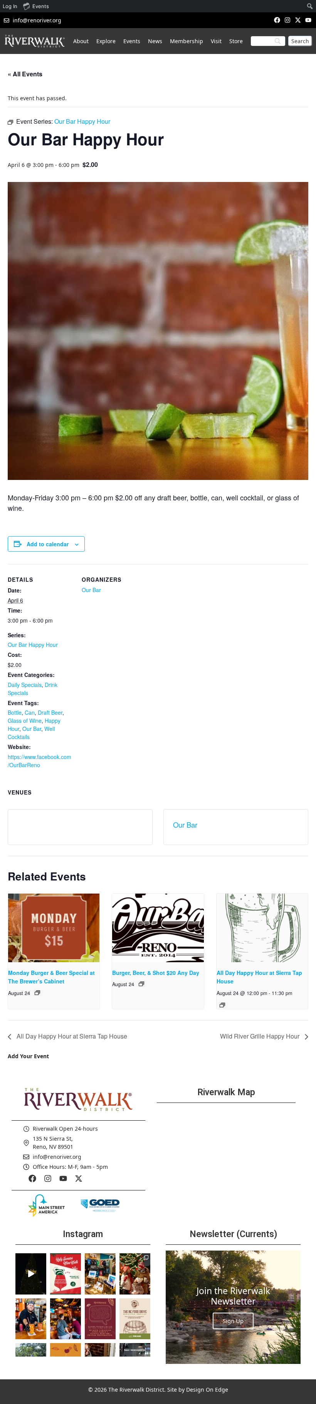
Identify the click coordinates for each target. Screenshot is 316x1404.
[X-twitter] (298, 20)
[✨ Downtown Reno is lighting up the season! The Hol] (134, 1273)
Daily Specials (25, 685)
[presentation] (53, 928)
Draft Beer (50, 712)
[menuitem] (310, 6)
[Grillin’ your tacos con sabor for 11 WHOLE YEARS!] (30, 1318)
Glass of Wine (25, 720)
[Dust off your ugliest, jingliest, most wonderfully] (65, 1273)
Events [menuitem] (40, 6)
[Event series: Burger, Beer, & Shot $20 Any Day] (141, 983)
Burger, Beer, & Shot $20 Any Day (155, 972)
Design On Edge (207, 1389)
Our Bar (31, 728)
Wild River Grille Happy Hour (260, 1036)
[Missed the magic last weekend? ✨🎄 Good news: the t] (30, 1273)
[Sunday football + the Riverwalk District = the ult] (65, 1318)
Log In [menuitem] (10, 6)
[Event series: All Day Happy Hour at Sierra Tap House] (222, 1005)
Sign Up (233, 1321)
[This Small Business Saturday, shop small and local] (100, 1273)
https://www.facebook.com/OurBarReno (39, 761)
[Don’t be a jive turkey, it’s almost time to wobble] (100, 1318)
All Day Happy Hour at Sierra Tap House (71, 1036)
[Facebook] (277, 20)
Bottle (15, 712)
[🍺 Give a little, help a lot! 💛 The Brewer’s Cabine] (134, 1318)
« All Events (25, 73)
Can (30, 712)
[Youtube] (308, 20)
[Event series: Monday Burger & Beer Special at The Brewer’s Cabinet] (37, 992)
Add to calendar (48, 544)
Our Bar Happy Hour (33, 644)
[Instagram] (287, 20)
